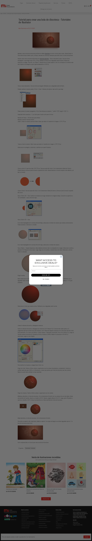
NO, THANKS (46, 279)
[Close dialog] (61, 257)
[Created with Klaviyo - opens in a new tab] (46, 285)
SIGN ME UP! (46, 275)
